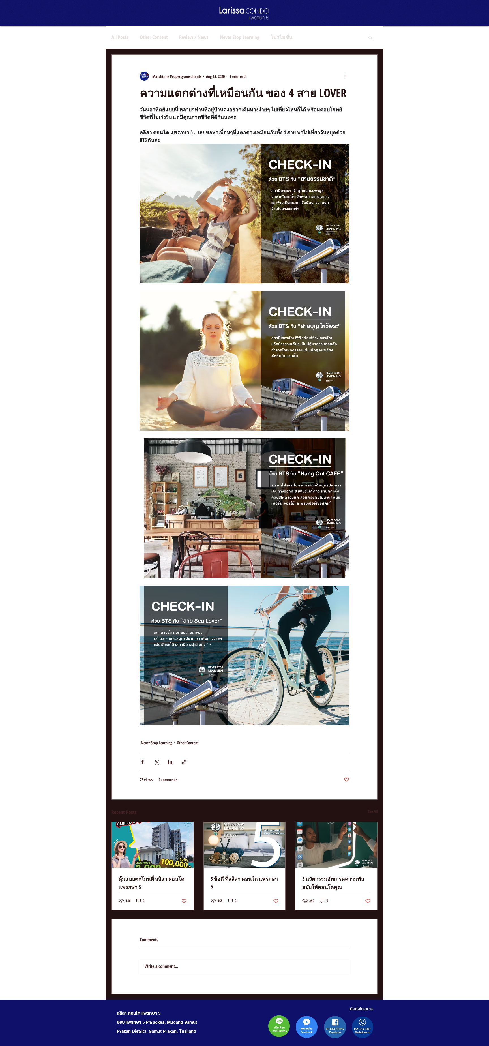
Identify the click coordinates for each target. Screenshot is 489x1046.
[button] (370, 37)
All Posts (119, 37)
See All (373, 811)
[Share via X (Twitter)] (156, 762)
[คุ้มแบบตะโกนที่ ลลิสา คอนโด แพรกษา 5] (153, 845)
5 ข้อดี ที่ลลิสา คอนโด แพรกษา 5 (244, 882)
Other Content (154, 37)
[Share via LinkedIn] (170, 762)
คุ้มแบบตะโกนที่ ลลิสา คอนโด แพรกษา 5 (152, 882)
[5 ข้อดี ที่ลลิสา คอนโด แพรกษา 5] (245, 845)
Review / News (194, 37)
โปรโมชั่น (281, 37)
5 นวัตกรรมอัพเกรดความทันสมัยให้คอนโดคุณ (333, 882)
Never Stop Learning (239, 37)
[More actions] (345, 76)
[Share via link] (184, 762)
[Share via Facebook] (142, 762)
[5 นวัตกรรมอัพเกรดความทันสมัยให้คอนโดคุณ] (336, 845)
